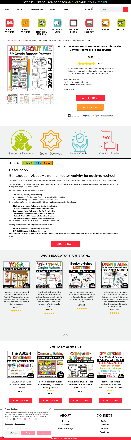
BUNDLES (105, 29)
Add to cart (90, 98)
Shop (19, 9)
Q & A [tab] (38, 163)
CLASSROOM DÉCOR (73, 30)
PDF (87, 82)
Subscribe (104, 424)
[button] (50, 48)
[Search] (125, 9)
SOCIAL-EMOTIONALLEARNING (41, 31)
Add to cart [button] (20, 400)
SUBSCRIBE (101, 2)
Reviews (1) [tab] (28, 163)
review (100, 64)
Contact (104, 421)
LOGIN (65, 9)
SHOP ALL (121, 29)
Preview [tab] (47, 163)
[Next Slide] (67, 335)
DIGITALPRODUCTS (89, 30)
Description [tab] (15, 163)
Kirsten (65, 421)
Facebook (104, 432)
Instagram (104, 428)
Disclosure (65, 424)
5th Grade (23, 40)
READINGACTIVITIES (9, 30)
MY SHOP (73, 2)
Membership (37, 9)
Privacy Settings (65, 428)
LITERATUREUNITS (57, 30)
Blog (52, 9)
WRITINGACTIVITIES (25, 30)
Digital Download (79, 82)
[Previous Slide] (64, 335)
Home (8, 9)
